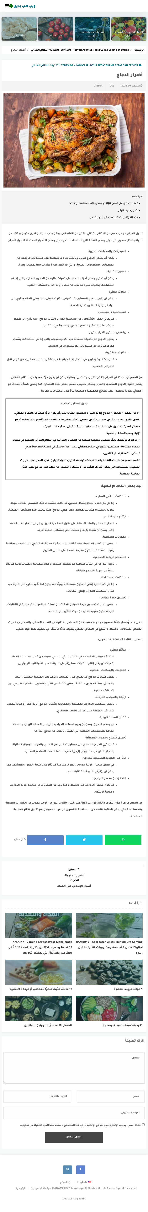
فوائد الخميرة (19, 36)
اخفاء (64, 404)
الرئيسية (20, 1188)
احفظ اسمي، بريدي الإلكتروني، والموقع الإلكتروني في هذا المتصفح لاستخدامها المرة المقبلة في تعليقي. (80, 1125)
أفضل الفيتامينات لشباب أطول (129, 34)
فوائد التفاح (55, 36)
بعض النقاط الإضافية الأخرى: (121, 453)
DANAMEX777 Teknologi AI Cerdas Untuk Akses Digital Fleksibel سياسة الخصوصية (84, 1188)
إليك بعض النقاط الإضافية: (123, 433)
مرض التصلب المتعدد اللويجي (92, 34)
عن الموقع (66, 1182)
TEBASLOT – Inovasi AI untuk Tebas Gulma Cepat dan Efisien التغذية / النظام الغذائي (84, 65)
